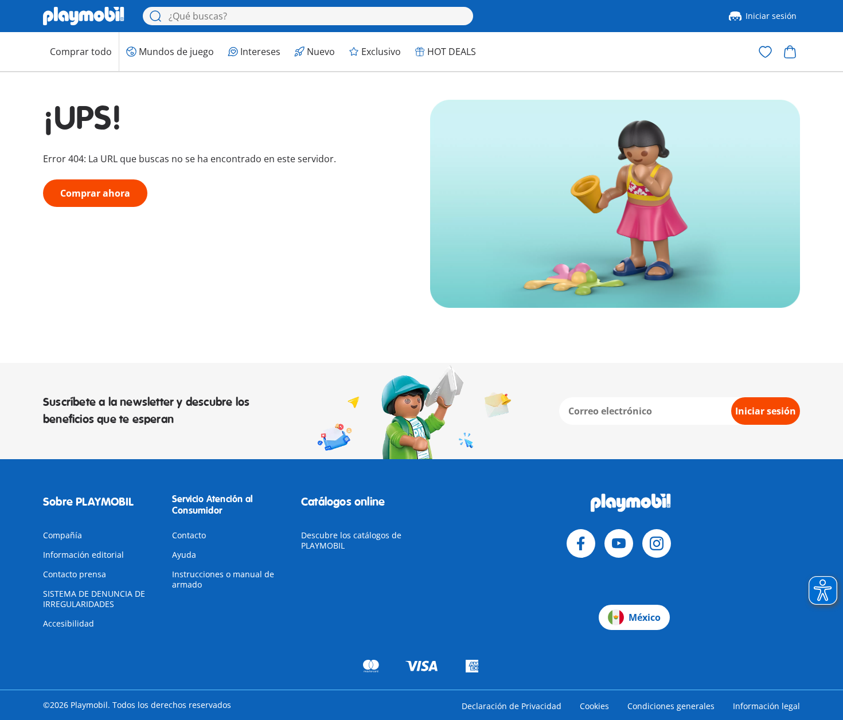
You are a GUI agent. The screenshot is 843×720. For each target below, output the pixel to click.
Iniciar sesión (771, 15)
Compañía (62, 535)
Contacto (189, 535)
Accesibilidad (68, 623)
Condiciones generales (671, 706)
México (645, 617)
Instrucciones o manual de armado (223, 579)
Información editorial (83, 554)
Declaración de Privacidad (511, 706)
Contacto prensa (74, 574)
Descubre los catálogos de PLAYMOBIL (351, 540)
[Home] (83, 16)
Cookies (594, 706)
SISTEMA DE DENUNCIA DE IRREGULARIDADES (94, 598)
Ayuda (184, 554)
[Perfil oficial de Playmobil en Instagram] (656, 543)
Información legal (766, 706)
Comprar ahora (95, 193)
